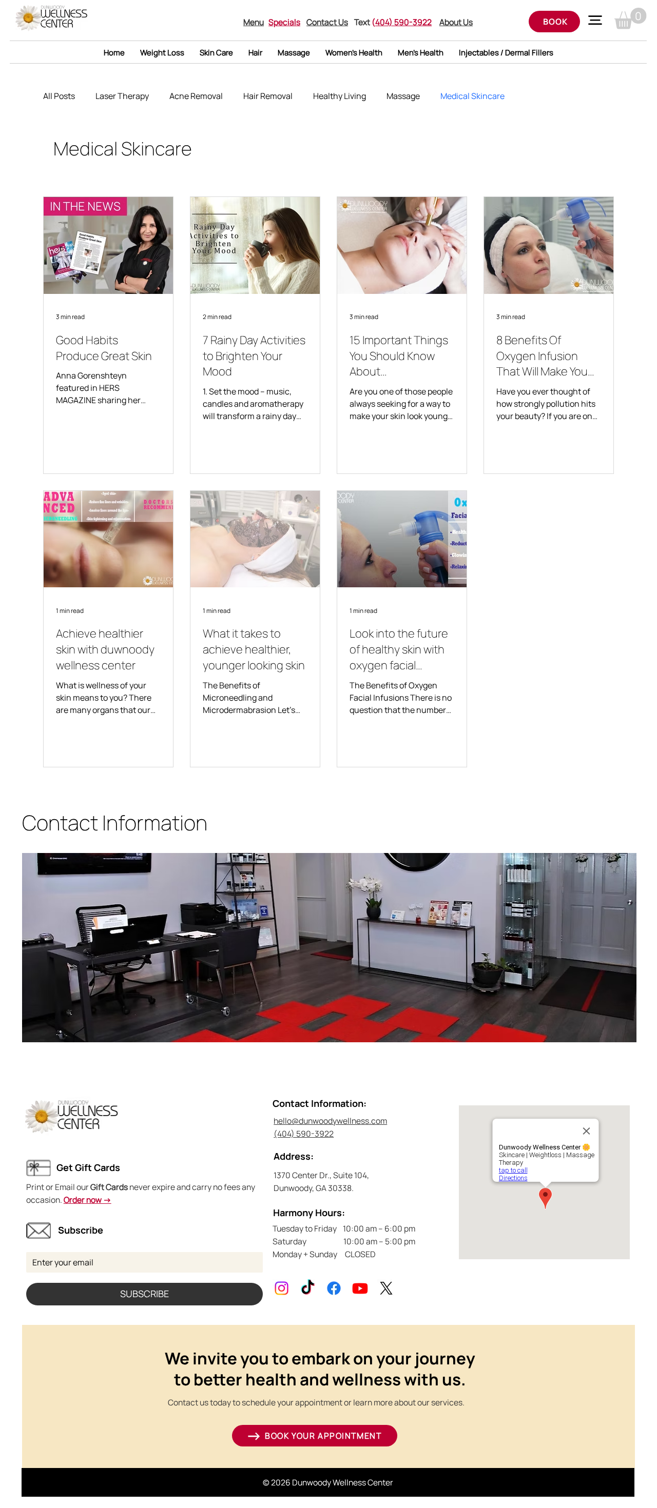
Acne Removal (196, 96)
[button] (630, 18)
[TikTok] (308, 1288)
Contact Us (327, 22)
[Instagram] (282, 1288)
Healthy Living (339, 96)
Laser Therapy (122, 96)
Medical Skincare (472, 96)
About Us (456, 22)
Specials (284, 22)
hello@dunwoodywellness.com (330, 1120)
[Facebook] (334, 1288)
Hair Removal (268, 96)
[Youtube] (360, 1288)
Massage (403, 96)
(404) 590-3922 (304, 1133)
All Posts (59, 96)
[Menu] (595, 20)
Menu (253, 22)
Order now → (87, 1199)
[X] (386, 1288)
